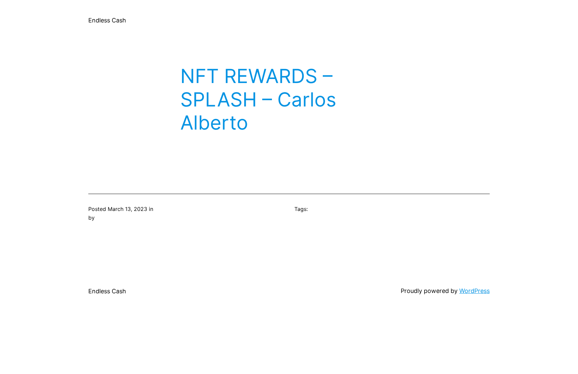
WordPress (474, 290)
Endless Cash (107, 20)
